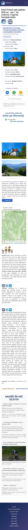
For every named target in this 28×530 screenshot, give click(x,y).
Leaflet (11, 243)
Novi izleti (14, 521)
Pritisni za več (8, 36)
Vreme (14, 507)
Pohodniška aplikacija (14, 509)
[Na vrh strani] (25, 527)
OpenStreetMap (17, 243)
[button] (4, 212)
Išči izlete (14, 519)
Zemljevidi (14, 523)
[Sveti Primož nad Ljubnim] (3, 21)
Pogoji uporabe (14, 526)
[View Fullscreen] (4, 218)
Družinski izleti (14, 511)
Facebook (14, 516)
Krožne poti (14, 514)
